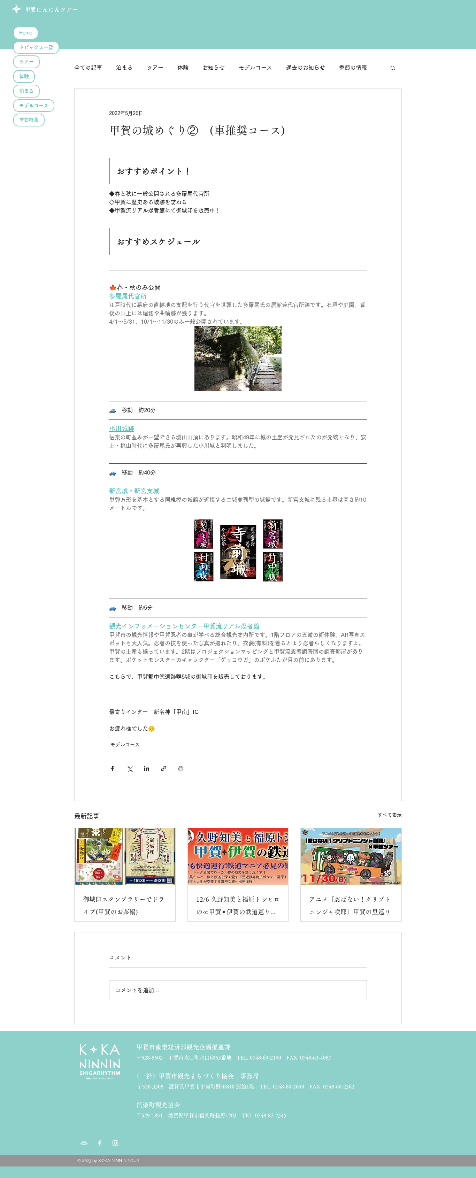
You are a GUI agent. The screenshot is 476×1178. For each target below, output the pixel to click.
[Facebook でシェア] (112, 768)
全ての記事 (88, 67)
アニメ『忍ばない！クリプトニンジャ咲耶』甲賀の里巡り (350, 905)
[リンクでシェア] (163, 768)
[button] (393, 67)
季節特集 (29, 119)
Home (25, 32)
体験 (24, 76)
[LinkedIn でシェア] (146, 768)
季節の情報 (353, 67)
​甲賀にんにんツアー (51, 9)
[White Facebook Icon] (99, 1143)
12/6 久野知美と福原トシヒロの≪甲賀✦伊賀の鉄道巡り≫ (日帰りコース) (238, 907)
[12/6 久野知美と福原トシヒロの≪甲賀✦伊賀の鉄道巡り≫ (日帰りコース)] (238, 856)
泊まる (26, 90)
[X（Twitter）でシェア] (129, 768)
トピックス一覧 (36, 47)
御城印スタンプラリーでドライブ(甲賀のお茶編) (123, 905)
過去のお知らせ (305, 67)
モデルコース (33, 105)
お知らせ (213, 67)
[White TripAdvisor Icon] (84, 1143)
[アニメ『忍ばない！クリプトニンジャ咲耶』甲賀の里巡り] (351, 856)
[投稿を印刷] (180, 768)
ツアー (26, 61)
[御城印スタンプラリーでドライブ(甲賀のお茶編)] (125, 856)
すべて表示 (389, 815)
